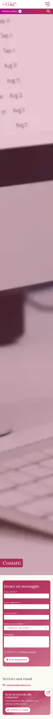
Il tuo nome (10, 592)
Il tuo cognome (12, 602)
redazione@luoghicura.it (18, 685)
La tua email (11, 613)
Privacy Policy (28, 652)
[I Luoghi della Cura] (9, 4)
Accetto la (21, 652)
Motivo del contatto (14, 624)
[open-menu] (47, 4)
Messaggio (9, 634)
